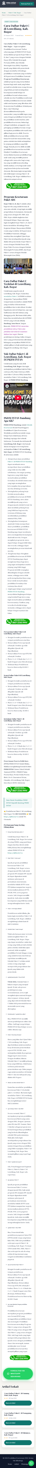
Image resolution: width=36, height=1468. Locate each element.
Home (4, 13)
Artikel (16, 1464)
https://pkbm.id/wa (11, 817)
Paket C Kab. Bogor (15, 13)
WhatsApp (24, 1464)
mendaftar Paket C (11, 296)
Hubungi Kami (25, 4)
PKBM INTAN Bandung (16, 592)
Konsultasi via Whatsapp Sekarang (18, 1373)
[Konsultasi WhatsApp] (31, 1463)
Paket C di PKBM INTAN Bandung (20, 461)
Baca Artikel (10, 1403)
